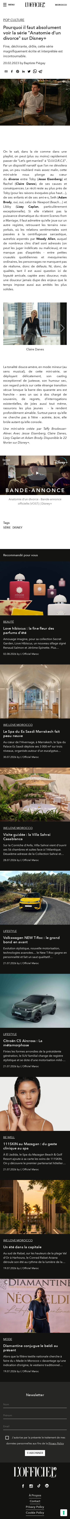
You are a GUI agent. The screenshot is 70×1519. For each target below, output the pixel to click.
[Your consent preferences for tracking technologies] (63, 1512)
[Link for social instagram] (31, 1487)
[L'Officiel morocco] (35, 5)
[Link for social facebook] (23, 1487)
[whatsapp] (35, 72)
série (7, 527)
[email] (6, 72)
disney (17, 527)
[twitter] (29, 72)
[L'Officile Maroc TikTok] (39, 1486)
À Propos (35, 1495)
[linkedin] (23, 72)
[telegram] (40, 72)
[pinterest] (17, 72)
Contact (35, 1501)
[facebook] (12, 72)
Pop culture (13, 20)
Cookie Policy (35, 1512)
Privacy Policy (56, 1443)
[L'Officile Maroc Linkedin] (47, 1486)
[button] (62, 328)
